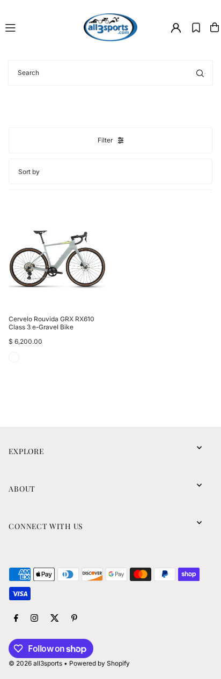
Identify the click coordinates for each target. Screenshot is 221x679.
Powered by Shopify (99, 663)
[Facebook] (16, 618)
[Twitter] (54, 618)
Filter (105, 140)
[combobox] (110, 73)
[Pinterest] (74, 618)
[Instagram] (34, 618)
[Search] (200, 73)
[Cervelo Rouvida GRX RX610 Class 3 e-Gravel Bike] (57, 258)
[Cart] (214, 27)
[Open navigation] (39, 27)
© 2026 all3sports (35, 663)
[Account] (176, 28)
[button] (196, 27)
